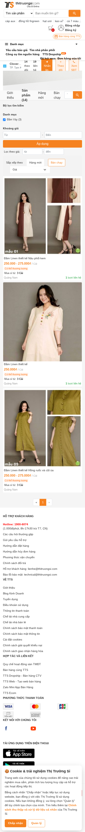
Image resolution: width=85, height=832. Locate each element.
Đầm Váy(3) (14, 119)
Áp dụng (42, 143)
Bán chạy (57, 95)
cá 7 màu (72, 21)
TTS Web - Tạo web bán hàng (22, 681)
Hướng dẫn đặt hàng (16, 545)
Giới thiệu (10, 95)
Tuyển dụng (10, 599)
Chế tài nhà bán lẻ (14, 622)
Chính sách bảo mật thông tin (21, 633)
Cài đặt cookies (12, 639)
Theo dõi (60, 68)
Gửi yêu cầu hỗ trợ (14, 540)
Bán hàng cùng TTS (69, 36)
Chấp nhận (15, 823)
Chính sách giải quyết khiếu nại (22, 645)
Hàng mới (42, 95)
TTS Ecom (9, 693)
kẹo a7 (59, 21)
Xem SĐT (74, 68)
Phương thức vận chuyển (19, 557)
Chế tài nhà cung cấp (16, 616)
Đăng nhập (72, 25)
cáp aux (10, 21)
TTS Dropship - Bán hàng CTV (22, 675)
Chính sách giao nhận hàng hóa (23, 651)
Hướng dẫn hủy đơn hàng (19, 551)
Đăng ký (70, 30)
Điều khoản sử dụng (15, 605)
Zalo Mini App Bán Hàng (18, 687)
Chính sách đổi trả (14, 563)
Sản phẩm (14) (26, 95)
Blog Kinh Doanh (13, 593)
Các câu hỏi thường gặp (18, 534)
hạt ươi (47, 21)
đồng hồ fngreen (29, 21)
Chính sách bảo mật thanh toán (22, 628)
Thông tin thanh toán (16, 610)
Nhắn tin (47, 68)
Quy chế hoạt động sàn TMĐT (22, 664)
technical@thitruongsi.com (40, 574)
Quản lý (36, 823)
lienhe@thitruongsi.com (42, 568)
